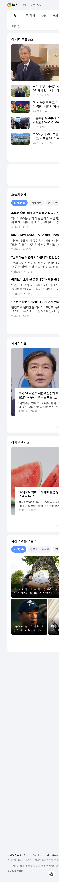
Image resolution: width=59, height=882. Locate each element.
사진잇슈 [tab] (19, 549)
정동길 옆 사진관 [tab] (39, 549)
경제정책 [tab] (36, 202)
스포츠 (31, 5)
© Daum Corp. (15, 870)
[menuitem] (14, 15)
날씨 (39, 5)
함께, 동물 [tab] (19, 202)
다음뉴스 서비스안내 (18, 854)
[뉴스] (15, 5)
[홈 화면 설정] (51, 874)
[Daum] (9, 5)
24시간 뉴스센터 (40, 854)
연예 (23, 5)
